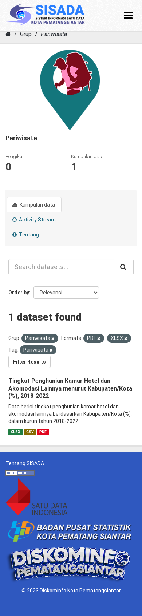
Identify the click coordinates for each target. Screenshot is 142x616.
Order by (18, 292)
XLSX (15, 431)
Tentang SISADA (24, 463)
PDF (43, 431)
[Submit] (124, 267)
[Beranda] (8, 34)
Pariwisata (54, 34)
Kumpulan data (37, 205)
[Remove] (53, 338)
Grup (26, 34)
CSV (30, 431)
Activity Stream (37, 220)
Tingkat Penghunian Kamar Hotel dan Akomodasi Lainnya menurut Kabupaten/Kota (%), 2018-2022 (70, 388)
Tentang (28, 235)
